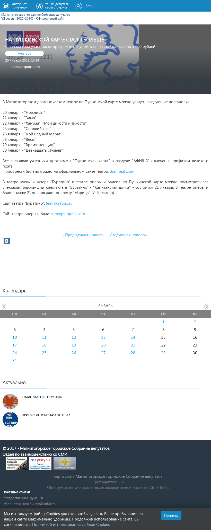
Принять (171, 515)
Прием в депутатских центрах (46, 415)
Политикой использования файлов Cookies (71, 524)
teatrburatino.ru (59, 203)
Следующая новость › (129, 234)
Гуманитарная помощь (42, 397)
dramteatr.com (122, 171)
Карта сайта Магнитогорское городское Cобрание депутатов (108, 476)
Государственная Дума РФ (23, 498)
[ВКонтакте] (7, 241)
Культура (24, 53)
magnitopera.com (70, 213)
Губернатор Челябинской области (30, 503)
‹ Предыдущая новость (83, 234)
